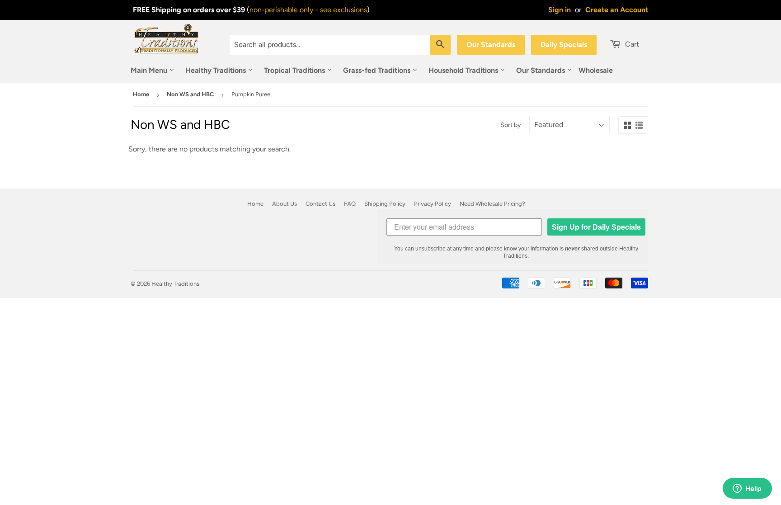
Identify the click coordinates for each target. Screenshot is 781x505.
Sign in (559, 9)
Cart (631, 44)
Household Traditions (464, 70)
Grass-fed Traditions (377, 70)
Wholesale (596, 70)
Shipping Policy (384, 203)
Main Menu (150, 70)
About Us (284, 203)
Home (141, 94)
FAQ (350, 203)
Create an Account (616, 9)
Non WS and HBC (190, 94)
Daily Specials (564, 44)
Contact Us (320, 203)
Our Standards (490, 44)
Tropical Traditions (295, 70)
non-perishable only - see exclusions (308, 9)
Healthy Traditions (216, 70)
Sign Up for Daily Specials (596, 227)
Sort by (510, 125)
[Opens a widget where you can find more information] (747, 489)
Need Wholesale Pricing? (492, 203)
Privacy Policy (432, 203)
